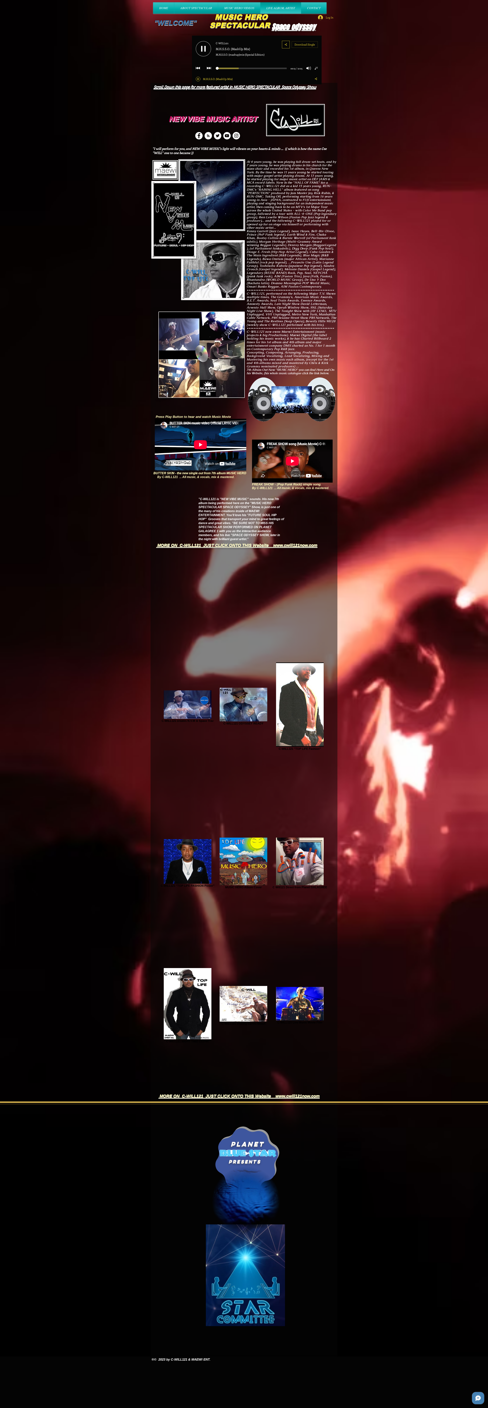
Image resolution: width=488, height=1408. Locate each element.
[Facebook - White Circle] (199, 135)
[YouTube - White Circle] (227, 135)
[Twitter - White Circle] (217, 135)
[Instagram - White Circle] (236, 135)
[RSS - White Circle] (208, 135)
